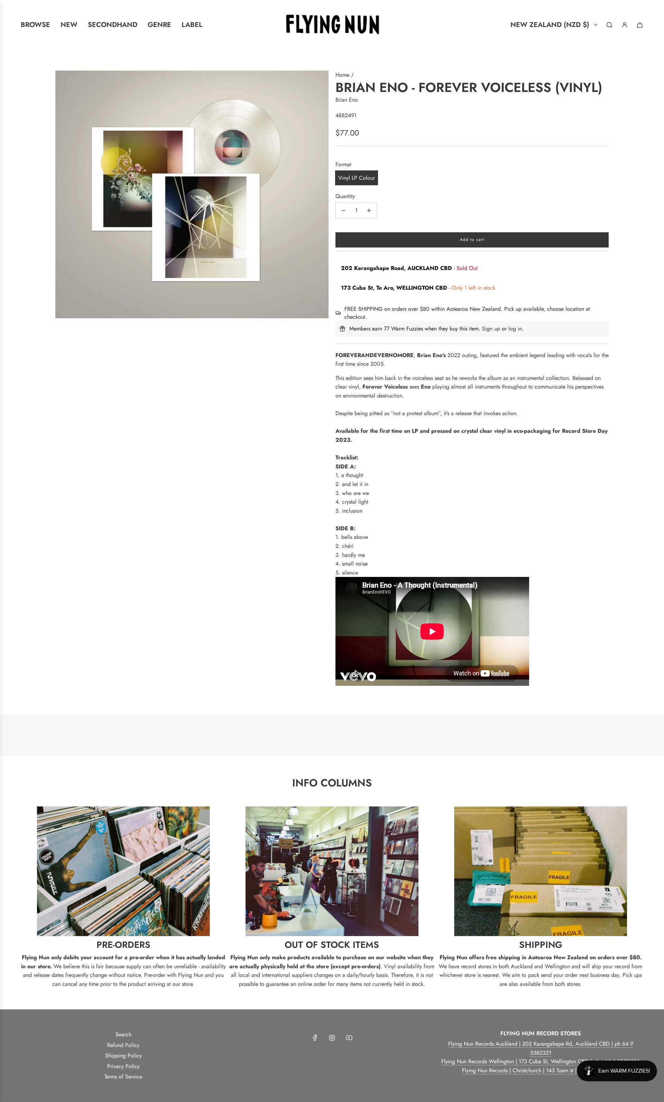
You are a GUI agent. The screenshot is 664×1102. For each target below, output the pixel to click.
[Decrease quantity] (343, 210)
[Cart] (639, 24)
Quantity (345, 196)
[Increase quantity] (369, 210)
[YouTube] (349, 1037)
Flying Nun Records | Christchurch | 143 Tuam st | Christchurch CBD (540, 1070)
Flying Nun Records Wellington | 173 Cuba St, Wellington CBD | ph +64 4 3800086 (540, 1061)
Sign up (491, 329)
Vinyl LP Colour (356, 178)
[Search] (609, 24)
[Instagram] (332, 1037)
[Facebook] (315, 1037)
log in (515, 329)
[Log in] (624, 24)
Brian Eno (346, 100)
